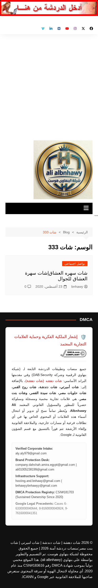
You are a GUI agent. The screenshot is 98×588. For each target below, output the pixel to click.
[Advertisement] (49, 85)
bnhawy (77, 286)
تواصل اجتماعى (74, 263)
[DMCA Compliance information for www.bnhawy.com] (73, 353)
